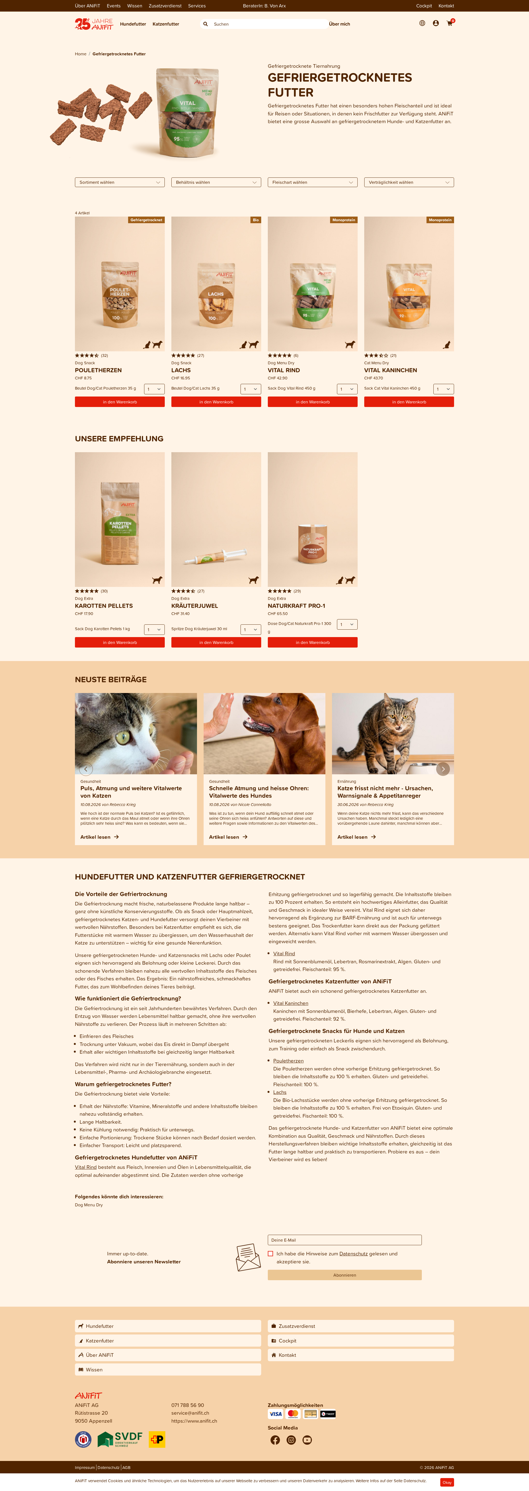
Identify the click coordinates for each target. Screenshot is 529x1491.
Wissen (134, 5)
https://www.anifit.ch (194, 1420)
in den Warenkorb (120, 402)
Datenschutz (353, 1253)
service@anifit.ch (190, 1412)
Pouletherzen (288, 1060)
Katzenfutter (166, 23)
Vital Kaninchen (290, 1003)
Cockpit (424, 5)
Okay (447, 1482)
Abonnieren (344, 1275)
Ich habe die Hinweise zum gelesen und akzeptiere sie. (337, 1257)
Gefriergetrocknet (146, 220)
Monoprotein (344, 220)
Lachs (280, 1092)
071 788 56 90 (187, 1405)
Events (114, 5)
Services (197, 5)
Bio (256, 220)
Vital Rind (86, 1167)
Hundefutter (133, 23)
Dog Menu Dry (89, 1205)
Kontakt (446, 5)
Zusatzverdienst (165, 5)
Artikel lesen (96, 837)
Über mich (339, 23)
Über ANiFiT (87, 5)
